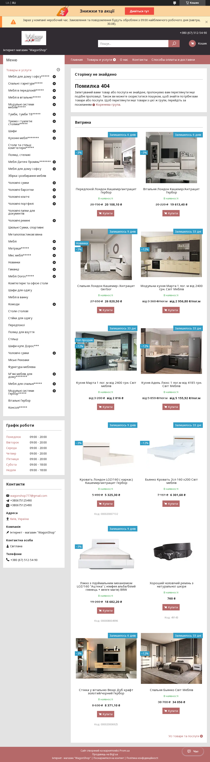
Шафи (12, 131)
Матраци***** (18, 248)
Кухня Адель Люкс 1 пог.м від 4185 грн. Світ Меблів (171, 384)
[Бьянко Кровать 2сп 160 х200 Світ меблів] (171, 448)
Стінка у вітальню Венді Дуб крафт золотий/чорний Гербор (106, 691)
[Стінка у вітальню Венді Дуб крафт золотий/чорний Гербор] (106, 658)
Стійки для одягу (20, 318)
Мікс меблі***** (19, 255)
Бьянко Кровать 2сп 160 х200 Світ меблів (171, 481)
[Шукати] (174, 43)
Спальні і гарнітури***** (25, 83)
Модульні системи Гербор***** (21, 392)
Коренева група (108, 104)
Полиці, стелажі (19, 155)
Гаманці (13, 269)
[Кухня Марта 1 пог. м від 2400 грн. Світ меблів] (106, 351)
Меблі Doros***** (21, 276)
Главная (77, 59)
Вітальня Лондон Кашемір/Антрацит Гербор (171, 190)
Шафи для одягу (20, 290)
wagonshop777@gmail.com (28, 496)
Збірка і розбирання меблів (27, 176)
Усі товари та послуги (184, 736)
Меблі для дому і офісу (24, 169)
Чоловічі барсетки (21, 190)
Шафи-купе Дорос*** (23, 346)
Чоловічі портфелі (21, 204)
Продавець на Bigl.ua (105, 754)
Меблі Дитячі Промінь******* (29, 162)
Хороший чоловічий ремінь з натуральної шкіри (171, 584)
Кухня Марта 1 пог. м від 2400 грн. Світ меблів (106, 384)
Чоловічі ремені (19, 220)
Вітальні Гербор (19, 400)
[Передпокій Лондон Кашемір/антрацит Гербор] (106, 157)
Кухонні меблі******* (23, 138)
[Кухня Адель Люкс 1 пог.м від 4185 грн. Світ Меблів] (171, 351)
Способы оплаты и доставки (173, 59)
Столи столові (18, 311)
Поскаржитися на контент (109, 758)
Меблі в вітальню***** (24, 97)
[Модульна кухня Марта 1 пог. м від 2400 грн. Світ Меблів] (171, 254)
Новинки (14, 262)
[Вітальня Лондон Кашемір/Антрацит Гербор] (171, 157)
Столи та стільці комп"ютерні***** (21, 147)
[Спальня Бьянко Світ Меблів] (171, 658)
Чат (196, 751)
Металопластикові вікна (25, 234)
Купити (108, 213)
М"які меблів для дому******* (20, 375)
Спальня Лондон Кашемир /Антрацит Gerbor (106, 287)
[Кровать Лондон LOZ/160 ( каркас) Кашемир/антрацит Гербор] (106, 448)
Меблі (12, 241)
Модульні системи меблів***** (21, 106)
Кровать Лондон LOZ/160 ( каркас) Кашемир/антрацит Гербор (106, 481)
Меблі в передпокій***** (26, 90)
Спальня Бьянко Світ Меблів (171, 689)
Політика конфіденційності (142, 758)
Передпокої (16, 325)
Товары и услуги (99, 59)
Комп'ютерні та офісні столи (28, 283)
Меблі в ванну (18, 297)
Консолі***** (17, 407)
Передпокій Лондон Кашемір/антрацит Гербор (106, 190)
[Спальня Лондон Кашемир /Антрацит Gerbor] (106, 254)
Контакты (139, 59)
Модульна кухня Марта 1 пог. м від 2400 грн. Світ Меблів (171, 287)
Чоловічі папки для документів (21, 212)
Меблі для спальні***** (25, 384)
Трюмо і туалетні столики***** (20, 123)
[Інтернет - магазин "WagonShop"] (33, 38)
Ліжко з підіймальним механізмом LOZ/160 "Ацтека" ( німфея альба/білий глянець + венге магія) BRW (106, 586)
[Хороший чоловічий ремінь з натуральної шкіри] (171, 551)
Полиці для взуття (21, 332)
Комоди (13, 304)
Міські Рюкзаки (18, 360)
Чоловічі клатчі (18, 197)
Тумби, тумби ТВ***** (24, 114)
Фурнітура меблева (21, 367)
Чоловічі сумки (18, 183)
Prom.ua (125, 750)
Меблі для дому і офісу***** (28, 76)
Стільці (13, 339)
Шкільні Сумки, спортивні (25, 227)
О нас (124, 59)
